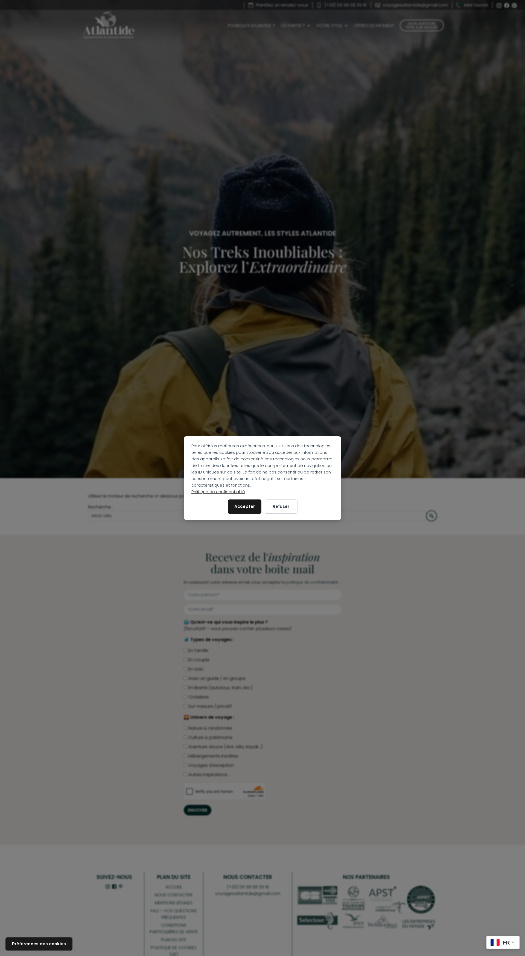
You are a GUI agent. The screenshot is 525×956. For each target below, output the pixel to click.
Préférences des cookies (39, 944)
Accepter (244, 506)
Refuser (281, 506)
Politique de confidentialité (218, 492)
